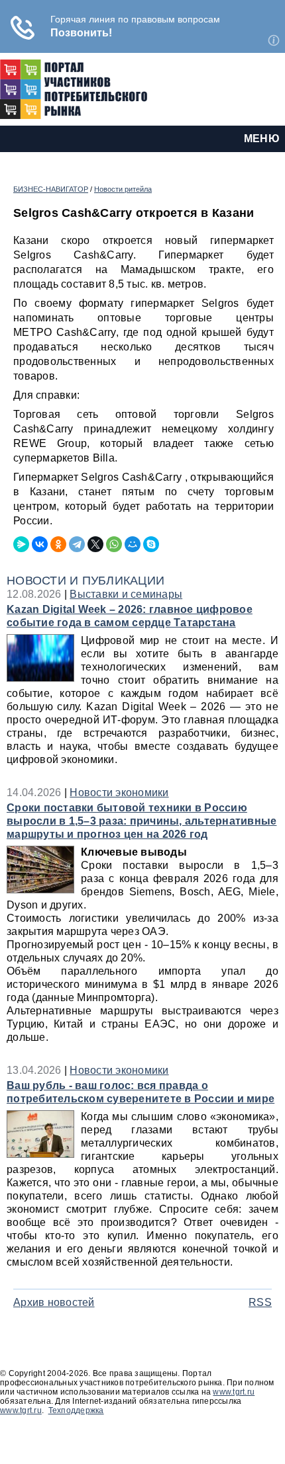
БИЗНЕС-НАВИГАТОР (50, 189)
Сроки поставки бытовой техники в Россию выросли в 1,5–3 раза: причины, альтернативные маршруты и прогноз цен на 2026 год (141, 821)
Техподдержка (76, 1410)
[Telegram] (77, 544)
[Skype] (151, 544)
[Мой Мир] (133, 544)
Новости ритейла (123, 189)
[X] (95, 544)
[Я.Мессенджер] (21, 544)
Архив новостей (54, 1302)
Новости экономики (119, 792)
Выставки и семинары (126, 594)
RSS (260, 1302)
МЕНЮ (262, 138)
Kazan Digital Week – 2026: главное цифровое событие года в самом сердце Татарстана (130, 616)
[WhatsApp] (114, 544)
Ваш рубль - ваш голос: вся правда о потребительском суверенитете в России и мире (140, 1092)
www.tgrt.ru (234, 1392)
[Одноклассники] (58, 544)
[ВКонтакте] (40, 544)
